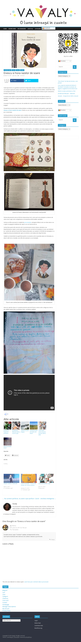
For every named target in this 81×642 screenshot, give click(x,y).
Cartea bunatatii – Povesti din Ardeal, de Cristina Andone (28, 484)
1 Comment (21, 75)
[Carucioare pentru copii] (46, 478)
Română (47, 28)
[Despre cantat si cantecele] (11, 478)
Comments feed (38, 625)
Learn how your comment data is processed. (36, 582)
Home (5, 28)
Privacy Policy (6, 610)
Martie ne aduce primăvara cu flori (66, 91)
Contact (4, 602)
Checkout (5, 598)
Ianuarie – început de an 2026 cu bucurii (68, 96)
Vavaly (15, 75)
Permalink (15, 530)
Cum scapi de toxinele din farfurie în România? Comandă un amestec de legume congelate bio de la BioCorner (67, 87)
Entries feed (37, 623)
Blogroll (4, 590)
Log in (36, 620)
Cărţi (14, 70)
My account (5, 608)
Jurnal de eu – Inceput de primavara (7, 432)
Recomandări (22, 28)
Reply (53, 539)
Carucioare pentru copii (44, 483)
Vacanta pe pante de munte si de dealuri (34, 432)
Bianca (14, 525)
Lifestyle (30, 28)
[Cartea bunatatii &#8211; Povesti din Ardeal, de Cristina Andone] (29, 478)
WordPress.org (38, 628)
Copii (18, 70)
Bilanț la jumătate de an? (7, 447)
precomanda (27, 222)
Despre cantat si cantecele (10, 483)
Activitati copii (7, 70)
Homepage (5, 604)
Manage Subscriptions (9, 606)
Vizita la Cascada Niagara (25, 431)
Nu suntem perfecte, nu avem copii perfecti (18, 499)
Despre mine (12, 28)
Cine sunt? (5, 600)
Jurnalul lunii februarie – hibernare (66, 93)
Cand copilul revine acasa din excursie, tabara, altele (42, 432)
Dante (22, 70)
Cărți (3, 594)
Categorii (38, 28)
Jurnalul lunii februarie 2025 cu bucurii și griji (16, 432)
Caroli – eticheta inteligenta (45, 499)
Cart (3, 592)
